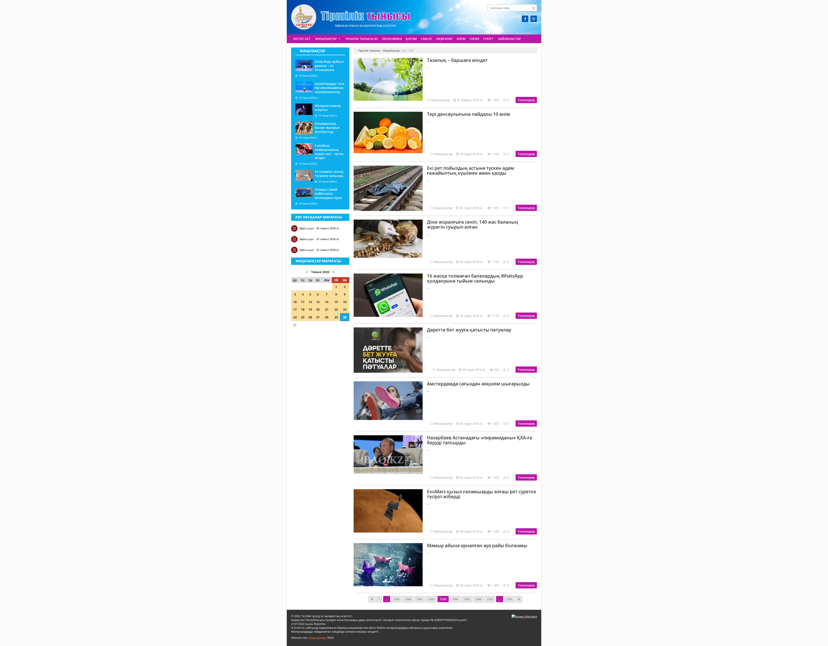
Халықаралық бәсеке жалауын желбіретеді (327, 127)
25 (302, 317)
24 (295, 317)
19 (310, 309)
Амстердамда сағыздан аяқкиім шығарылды (478, 384)
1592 (431, 599)
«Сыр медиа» (317, 638)
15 (336, 302)
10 (295, 302)
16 (345, 302)
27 (318, 317)
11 (302, 302)
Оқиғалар (444, 39)
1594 (455, 599)
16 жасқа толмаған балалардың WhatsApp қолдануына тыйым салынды (475, 278)
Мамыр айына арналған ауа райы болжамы (477, 545)
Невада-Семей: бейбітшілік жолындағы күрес (328, 193)
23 (345, 309)
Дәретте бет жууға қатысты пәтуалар (469, 330)
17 (295, 309)
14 (326, 302)
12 (310, 302)
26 (310, 317)
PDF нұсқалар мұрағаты (318, 217)
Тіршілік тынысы (350, 17)
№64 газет (307, 239)
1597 (490, 599)
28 (326, 317)
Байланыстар (509, 39)
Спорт (488, 39)
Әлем (461, 39)
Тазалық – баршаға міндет (457, 60)
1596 (478, 599)
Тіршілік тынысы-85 (361, 39)
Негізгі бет (301, 39)
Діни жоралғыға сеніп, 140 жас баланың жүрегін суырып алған (472, 224)
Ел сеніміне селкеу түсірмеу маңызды (329, 174)
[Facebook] (525, 19)
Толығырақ (526, 100)
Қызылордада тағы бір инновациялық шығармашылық (329, 88)
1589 (396, 599)
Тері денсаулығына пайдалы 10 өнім (468, 114)
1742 (509, 599)
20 (318, 309)
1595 (467, 599)
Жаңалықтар (326, 39)
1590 (408, 599)
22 (336, 309)
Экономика (392, 39)
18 (302, 309)
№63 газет (307, 250)
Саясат (426, 39)
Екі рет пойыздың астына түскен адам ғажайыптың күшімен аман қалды (470, 170)
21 (326, 309)
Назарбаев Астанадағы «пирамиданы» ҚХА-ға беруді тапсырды (479, 440)
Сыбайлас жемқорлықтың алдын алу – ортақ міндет (329, 151)
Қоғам (411, 39)
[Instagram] (533, 19)
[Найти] (533, 8)
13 (318, 302)
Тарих (474, 39)
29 (336, 317)
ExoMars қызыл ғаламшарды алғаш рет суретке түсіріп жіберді (481, 494)
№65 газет (307, 228)
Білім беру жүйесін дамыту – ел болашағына (329, 66)
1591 (420, 599)
